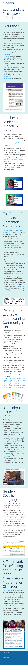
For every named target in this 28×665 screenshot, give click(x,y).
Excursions (6, 30)
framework (13, 260)
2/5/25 (16, 430)
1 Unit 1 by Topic (20, 380)
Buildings (6, 67)
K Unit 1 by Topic (20, 378)
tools (16, 148)
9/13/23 (7, 436)
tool (17, 163)
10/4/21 (13, 460)
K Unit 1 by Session (9, 378)
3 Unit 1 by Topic (20, 384)
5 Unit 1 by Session (9, 387)
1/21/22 (20, 443)
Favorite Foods (8, 56)
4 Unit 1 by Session (9, 385)
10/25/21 (19, 451)
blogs (9, 263)
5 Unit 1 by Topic (20, 387)
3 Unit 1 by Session (9, 384)
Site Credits (6, 657)
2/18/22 (20, 440)
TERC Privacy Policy (8, 652)
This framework (7, 590)
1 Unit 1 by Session (9, 380)
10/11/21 (7, 457)
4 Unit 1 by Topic (20, 385)
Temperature (7, 78)
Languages (7, 71)
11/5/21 (21, 447)
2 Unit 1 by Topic (20, 382)
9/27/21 (10, 464)
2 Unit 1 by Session (9, 382)
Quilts (5, 63)
